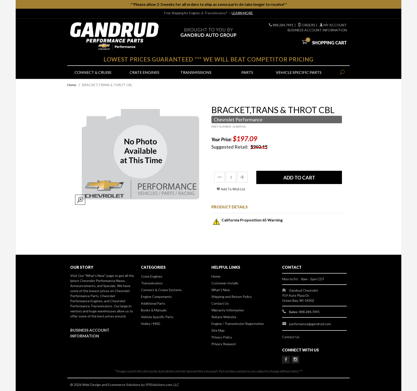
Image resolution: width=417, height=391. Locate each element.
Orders (308, 25)
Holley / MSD (150, 324)
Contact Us (220, 303)
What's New (220, 290)
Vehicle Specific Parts (298, 72)
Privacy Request (223, 344)
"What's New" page (99, 276)
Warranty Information (227, 310)
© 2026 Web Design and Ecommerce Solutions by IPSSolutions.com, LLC (124, 385)
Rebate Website (223, 317)
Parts (247, 72)
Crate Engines (144, 72)
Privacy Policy (221, 337)
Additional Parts (153, 303)
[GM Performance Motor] (114, 36)
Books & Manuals (154, 310)
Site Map (218, 330)
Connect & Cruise (93, 72)
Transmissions (195, 72)
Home (71, 85)
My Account (335, 25)
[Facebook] (286, 360)
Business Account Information (317, 30)
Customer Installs (224, 283)
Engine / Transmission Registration (237, 324)
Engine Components (156, 297)
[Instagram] (295, 360)
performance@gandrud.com (310, 324)
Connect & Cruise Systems (161, 290)
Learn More (242, 13)
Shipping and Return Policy (231, 297)
